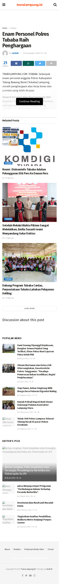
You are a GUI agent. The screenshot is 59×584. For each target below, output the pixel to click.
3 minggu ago (9, 298)
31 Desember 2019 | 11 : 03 (35, 53)
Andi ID (49, 569)
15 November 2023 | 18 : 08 (29, 412)
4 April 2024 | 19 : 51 (26, 382)
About (7, 549)
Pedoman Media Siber (34, 549)
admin (15, 53)
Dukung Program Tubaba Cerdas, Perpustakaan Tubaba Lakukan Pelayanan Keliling (28, 289)
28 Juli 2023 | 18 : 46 (13, 478)
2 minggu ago (9, 238)
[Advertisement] (29, 17)
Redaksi (17, 549)
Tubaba (13, 28)
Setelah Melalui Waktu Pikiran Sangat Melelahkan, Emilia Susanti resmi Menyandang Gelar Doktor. (25, 229)
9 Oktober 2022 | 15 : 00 (28, 527)
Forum (51, 549)
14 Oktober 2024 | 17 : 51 (28, 510)
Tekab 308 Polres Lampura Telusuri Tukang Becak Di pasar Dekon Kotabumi (35, 421)
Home (4, 28)
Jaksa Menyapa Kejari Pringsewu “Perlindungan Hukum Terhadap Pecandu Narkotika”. (34, 489)
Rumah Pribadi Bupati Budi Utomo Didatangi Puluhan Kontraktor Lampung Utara (35, 405)
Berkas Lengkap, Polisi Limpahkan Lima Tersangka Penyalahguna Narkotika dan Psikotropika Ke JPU (27, 470)
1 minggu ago (9, 178)
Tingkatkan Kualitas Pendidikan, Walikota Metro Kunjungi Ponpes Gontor (34, 519)
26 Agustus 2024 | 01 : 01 (28, 395)
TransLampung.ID (28, 569)
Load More (29, 308)
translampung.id (29, 4)
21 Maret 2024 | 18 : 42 (27, 496)
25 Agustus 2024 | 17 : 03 (28, 429)
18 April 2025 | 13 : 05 (27, 359)
